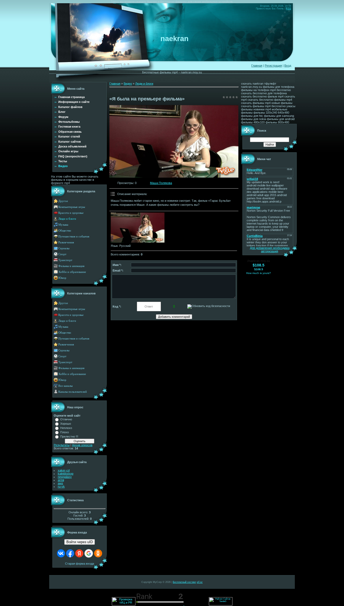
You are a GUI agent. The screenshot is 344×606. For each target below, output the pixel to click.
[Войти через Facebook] (70, 553)
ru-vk (61, 486)
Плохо (64, 432)
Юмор (62, 277)
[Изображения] (137, 227)
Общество (64, 230)
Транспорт (65, 260)
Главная (256, 65)
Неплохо (66, 428)
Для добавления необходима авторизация (269, 249)
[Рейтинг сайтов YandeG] (220, 605)
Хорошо (65, 423)
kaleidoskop (65, 473)
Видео (128, 83)
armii (61, 480)
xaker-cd (64, 470)
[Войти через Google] (88, 553)
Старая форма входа (79, 563)
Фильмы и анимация (71, 266)
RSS (288, 8)
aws (60, 483)
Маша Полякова (161, 183)
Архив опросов (82, 445)
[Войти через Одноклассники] (98, 553)
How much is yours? (258, 273)
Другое (63, 201)
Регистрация (273, 65)
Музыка (63, 224)
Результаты (62, 445)
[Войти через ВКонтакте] (61, 553)
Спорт (62, 254)
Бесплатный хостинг (184, 582)
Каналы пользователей (72, 391)
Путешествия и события (73, 236)
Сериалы (63, 248)
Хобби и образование (72, 271)
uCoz (200, 582)
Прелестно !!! (69, 436)
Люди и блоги (67, 218)
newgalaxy (65, 476)
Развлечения (66, 242)
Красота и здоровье (71, 212)
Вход (287, 65)
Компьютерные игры (71, 206)
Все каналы (65, 385)
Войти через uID (79, 542)
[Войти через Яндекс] (79, 553)
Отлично (66, 419)
